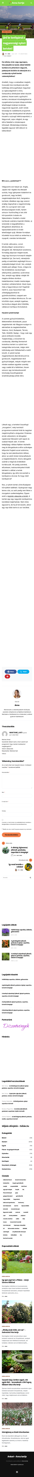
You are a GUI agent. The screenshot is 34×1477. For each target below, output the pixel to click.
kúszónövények (15, 1209)
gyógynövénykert (8, 1196)
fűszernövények (7, 1192)
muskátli (25, 1212)
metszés (17, 1212)
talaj (23, 1218)
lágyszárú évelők (7, 1212)
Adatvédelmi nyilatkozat (17, 1464)
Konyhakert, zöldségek (9, 1165)
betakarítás (6, 1183)
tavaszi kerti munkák (15, 1222)
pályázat (23, 1215)
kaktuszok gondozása (9, 1202)
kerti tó (16, 1205)
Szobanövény (6, 1169)
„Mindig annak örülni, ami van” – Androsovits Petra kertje (13, 1331)
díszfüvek (24, 1186)
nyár (4, 1215)
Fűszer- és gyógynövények (10, 1149)
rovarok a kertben (7, 1218)
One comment (7, 56)
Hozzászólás (6, 772)
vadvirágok (6, 1231)
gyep (16, 1192)
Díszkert (4, 1141)
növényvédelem (13, 1215)
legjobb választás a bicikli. (18, 496)
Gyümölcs (5, 1153)
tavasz (5, 1222)
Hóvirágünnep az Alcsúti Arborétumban (15, 1432)
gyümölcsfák (19, 1196)
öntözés (5, 1235)
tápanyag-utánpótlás (19, 1225)
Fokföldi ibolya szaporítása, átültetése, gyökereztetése (21, 931)
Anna (17, 705)
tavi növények (6, 1225)
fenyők (17, 1189)
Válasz (4, 753)
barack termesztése (20, 1179)
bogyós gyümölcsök (18, 1183)
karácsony (21, 1202)
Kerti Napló (5, 1161)
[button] (3, 3)
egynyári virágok (7, 1189)
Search (30, 877)
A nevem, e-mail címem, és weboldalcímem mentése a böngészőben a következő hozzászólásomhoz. (16, 823)
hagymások (16, 1199)
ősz (21, 1235)
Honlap (4, 811)
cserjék (5, 1186)
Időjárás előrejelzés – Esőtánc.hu (15, 1126)
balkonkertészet (7, 1179)
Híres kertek (7, 31)
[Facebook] (17, 1472)
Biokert (4, 1138)
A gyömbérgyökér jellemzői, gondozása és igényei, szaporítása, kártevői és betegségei (20, 943)
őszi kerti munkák (7, 1238)
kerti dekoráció (7, 1205)
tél (3, 1228)
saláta (17, 1218)
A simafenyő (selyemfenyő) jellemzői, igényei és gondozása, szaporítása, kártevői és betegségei (21, 956)
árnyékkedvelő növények (19, 1231)
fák (23, 1189)
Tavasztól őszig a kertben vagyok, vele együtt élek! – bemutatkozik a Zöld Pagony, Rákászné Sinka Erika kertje (17, 1382)
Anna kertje (25, 1461)
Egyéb (4, 1145)
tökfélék (25, 1228)
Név (3, 792)
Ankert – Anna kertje (17, 1456)
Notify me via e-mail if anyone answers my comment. (17, 829)
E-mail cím (5, 801)
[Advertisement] (17, 156)
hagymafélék (6, 1199)
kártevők (5, 1209)
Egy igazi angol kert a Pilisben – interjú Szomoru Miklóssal (15, 1281)
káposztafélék (25, 1205)
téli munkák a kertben (13, 1228)
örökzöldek (14, 1235)
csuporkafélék (14, 1186)
